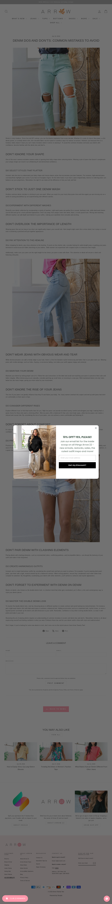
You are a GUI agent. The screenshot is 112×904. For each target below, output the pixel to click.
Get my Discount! (77, 465)
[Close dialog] (96, 428)
